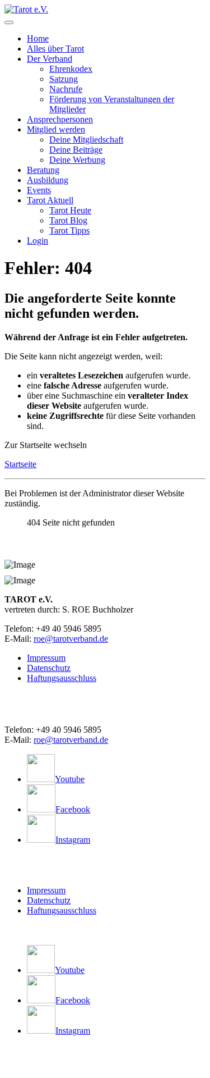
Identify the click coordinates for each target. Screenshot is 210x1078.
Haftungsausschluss (61, 678)
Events (39, 190)
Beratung (43, 170)
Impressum (46, 658)
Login (37, 240)
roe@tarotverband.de (71, 638)
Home (38, 38)
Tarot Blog (68, 220)
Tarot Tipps (69, 230)
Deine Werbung (77, 160)
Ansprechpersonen (60, 119)
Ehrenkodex (70, 69)
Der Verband (49, 58)
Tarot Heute (70, 210)
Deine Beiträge (75, 149)
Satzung (63, 79)
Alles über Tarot (55, 48)
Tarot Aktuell (50, 200)
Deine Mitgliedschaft (86, 139)
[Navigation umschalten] (8, 22)
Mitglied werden (56, 129)
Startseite (20, 464)
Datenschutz (49, 668)
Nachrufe (65, 89)
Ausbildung (47, 180)
